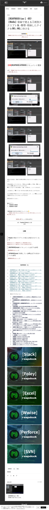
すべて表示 (40, 481)
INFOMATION (13, 8)
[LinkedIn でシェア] (13, 475)
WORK (31, 8)
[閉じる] (47, 507)
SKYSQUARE (26, 8)
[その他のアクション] (41, 15)
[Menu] (3, 2)
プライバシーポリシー (20, 508)
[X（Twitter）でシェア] (10, 475)
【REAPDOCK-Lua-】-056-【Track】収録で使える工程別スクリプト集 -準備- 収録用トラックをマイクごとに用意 (15, 496)
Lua (14, 468)
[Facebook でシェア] (7, 475)
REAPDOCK (10, 468)
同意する (43, 507)
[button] (24, 293)
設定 (38, 507)
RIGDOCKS (19, 8)
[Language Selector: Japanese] (6, 2)
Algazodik (35, 8)
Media (18, 468)
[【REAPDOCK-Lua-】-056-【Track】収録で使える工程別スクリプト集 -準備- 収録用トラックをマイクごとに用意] (14, 489)
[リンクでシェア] (16, 475)
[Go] (1, 234)
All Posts (7, 8)
